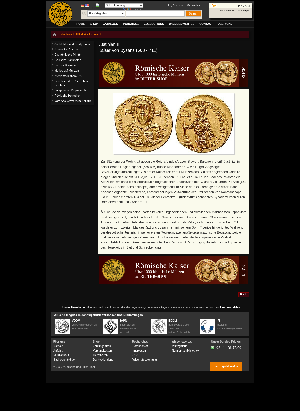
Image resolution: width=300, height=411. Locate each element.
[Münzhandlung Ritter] (60, 14)
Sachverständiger (64, 359)
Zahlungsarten (102, 346)
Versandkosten (102, 350)
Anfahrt (58, 350)
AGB (135, 355)
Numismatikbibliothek (185, 350)
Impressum (139, 350)
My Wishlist (194, 5)
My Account (175, 5)
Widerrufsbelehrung (144, 359)
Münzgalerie (179, 346)
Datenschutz (140, 346)
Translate (137, 9)
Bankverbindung (103, 359)
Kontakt (58, 346)
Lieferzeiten (100, 355)
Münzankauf (61, 355)
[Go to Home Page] (54, 34)
